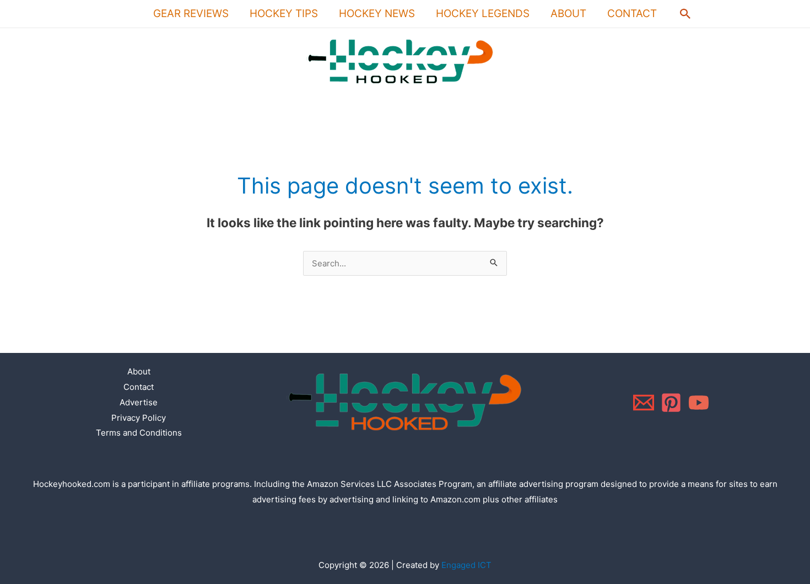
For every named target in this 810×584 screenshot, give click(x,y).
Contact (632, 13)
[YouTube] (698, 402)
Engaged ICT (466, 565)
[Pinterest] (671, 402)
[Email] (643, 402)
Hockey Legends (483, 13)
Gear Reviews (191, 13)
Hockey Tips (284, 13)
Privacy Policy (138, 417)
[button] (685, 14)
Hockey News (377, 13)
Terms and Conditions (139, 432)
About (568, 13)
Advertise (139, 402)
